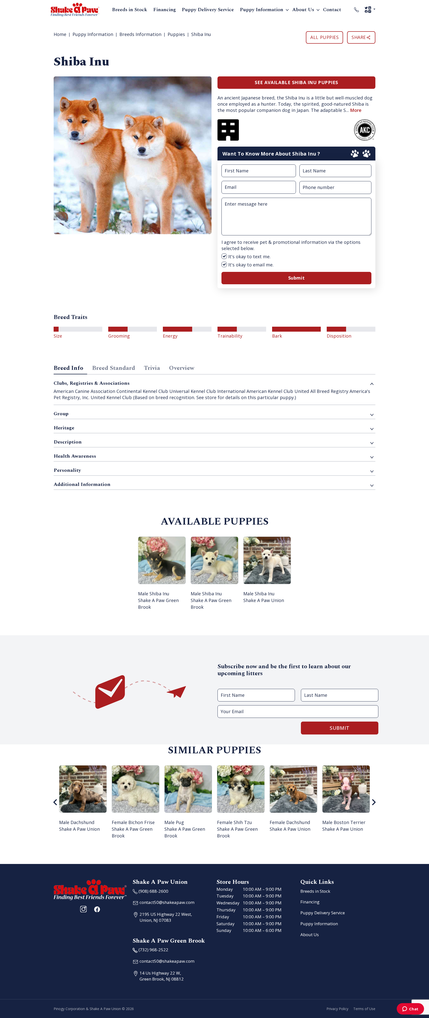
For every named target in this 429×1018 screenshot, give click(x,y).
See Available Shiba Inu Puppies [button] (296, 82)
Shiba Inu (201, 34)
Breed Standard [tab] (113, 368)
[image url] (75, 9)
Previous (55, 802)
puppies (176, 34)
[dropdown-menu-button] (287, 10)
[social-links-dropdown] (369, 10)
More (355, 110)
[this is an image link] (90, 889)
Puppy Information (261, 9)
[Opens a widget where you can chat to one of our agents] (410, 1009)
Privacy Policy (337, 1008)
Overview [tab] (181, 368)
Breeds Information (140, 34)
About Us (303, 9)
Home (60, 34)
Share (359, 37)
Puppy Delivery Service (208, 9)
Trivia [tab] (152, 368)
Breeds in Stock (129, 9)
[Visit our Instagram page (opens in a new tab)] (83, 909)
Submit (296, 278)
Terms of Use (364, 1008)
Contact (332, 9)
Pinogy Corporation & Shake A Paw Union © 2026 (94, 1008)
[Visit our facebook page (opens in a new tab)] (97, 909)
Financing (164, 9)
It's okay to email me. (250, 265)
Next (374, 802)
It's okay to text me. (249, 256)
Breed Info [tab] (68, 368)
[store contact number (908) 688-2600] (356, 9)
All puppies (324, 37)
